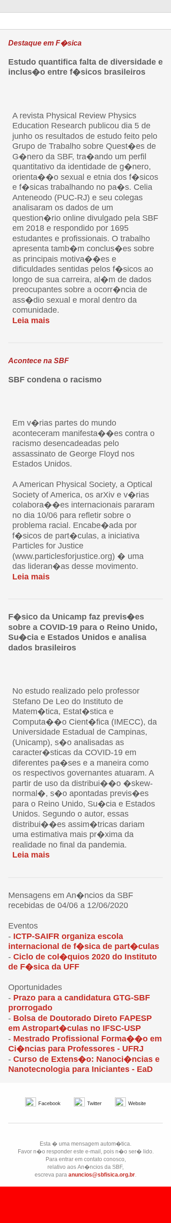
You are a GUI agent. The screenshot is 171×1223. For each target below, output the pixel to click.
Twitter (94, 1103)
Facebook (49, 1103)
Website (137, 1103)
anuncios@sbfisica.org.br (101, 1175)
